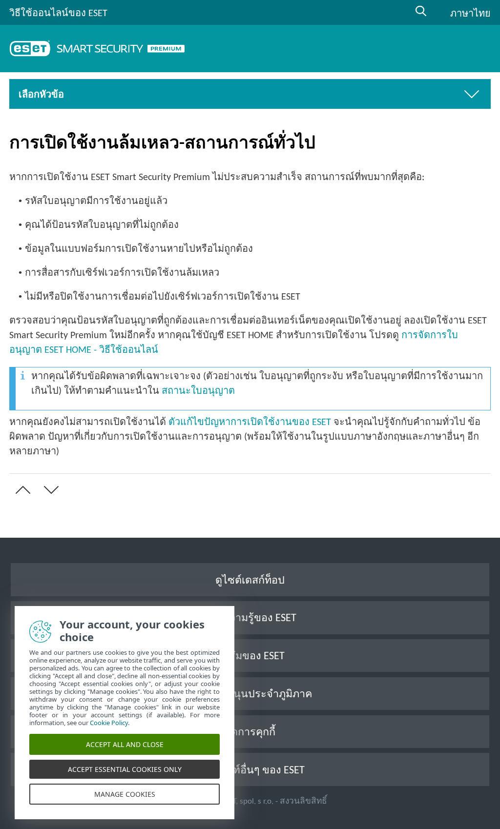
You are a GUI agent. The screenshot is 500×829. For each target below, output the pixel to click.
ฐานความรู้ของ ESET (250, 618)
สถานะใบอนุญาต (198, 391)
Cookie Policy (109, 722)
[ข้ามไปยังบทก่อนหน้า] (21, 490)
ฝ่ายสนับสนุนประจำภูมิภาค (250, 694)
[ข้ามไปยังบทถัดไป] (49, 490)
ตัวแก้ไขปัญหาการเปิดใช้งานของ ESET (249, 422)
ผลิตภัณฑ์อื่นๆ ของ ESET (250, 771)
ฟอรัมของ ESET (250, 656)
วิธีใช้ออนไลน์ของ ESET (58, 14)
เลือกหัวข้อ (41, 95)
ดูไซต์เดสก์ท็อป (250, 581)
